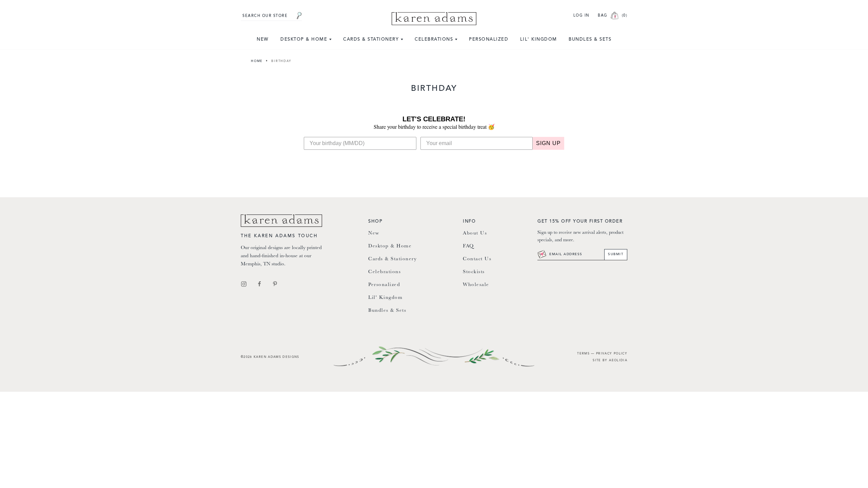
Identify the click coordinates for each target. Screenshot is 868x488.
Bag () (612, 16)
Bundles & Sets (590, 39)
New (263, 39)
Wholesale (476, 284)
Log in (581, 16)
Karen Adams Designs (276, 357)
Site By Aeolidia (610, 360)
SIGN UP (548, 143)
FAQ (468, 246)
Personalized (488, 39)
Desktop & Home (304, 39)
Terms (583, 353)
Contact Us (477, 259)
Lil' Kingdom (538, 39)
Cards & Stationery (372, 39)
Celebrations (435, 39)
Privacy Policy (611, 353)
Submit (616, 254)
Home (257, 61)
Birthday (281, 61)
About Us (475, 233)
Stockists (474, 271)
